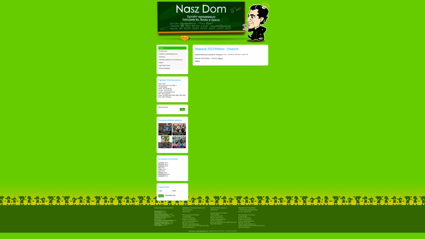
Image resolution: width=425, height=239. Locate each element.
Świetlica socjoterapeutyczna (168, 54)
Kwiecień (161, 166)
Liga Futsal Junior (164, 65)
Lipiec (160, 169)
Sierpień (160, 172)
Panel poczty (191, 231)
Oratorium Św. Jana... (160, 217)
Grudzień (161, 176)
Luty (159, 171)
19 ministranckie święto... (161, 222)
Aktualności (219, 54)
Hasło (174, 191)
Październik (162, 174)
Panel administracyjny (202, 231)
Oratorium (162, 57)
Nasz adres (157, 219)
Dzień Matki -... (158, 225)
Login (160, 191)
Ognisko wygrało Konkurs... (162, 216)
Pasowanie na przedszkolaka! (163, 220)
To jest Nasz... (158, 212)
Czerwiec (161, 162)
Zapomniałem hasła (170, 195)
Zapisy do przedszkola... (161, 214)
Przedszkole (163, 51)
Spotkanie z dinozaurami (161, 223)
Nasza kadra (158, 211)
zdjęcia (220, 58)
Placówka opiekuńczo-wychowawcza (170, 60)
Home (161, 48)
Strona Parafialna (164, 68)
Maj (159, 167)
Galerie (161, 62)
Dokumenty (163, 2)
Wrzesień (161, 164)
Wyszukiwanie (163, 107)
